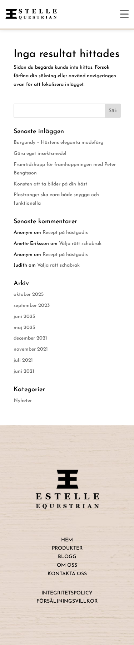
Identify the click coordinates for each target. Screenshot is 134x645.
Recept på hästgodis (65, 232)
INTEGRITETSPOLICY (67, 593)
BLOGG (67, 557)
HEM (67, 540)
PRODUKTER (67, 548)
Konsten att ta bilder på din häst (50, 184)
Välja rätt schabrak (80, 243)
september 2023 (32, 305)
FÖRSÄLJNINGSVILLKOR (67, 601)
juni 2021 (24, 371)
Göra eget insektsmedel (40, 153)
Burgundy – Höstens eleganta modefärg (58, 142)
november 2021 (31, 349)
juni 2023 (24, 316)
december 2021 (30, 338)
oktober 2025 (29, 294)
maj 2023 (24, 327)
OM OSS (67, 565)
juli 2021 (23, 360)
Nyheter (23, 400)
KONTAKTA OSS (67, 574)
